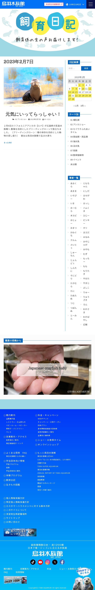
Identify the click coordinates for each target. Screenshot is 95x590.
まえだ (86, 232)
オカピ (73, 215)
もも (85, 266)
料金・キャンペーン (48, 415)
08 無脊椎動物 (77, 155)
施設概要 (41, 480)
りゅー (86, 292)
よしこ (86, 287)
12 (90, 88)
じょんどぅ (73, 262)
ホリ (85, 227)
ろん (85, 304)
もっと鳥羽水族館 (46, 452)
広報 (85, 324)
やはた (86, 278)
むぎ (85, 253)
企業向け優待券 (44, 435)
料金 (49, 568)
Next (90, 370)
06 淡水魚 (74, 145)
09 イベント (76, 159)
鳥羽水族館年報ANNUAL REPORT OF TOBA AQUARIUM (53, 471)
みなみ (86, 237)
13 (69, 92)
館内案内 (10, 415)
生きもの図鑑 (13, 484)
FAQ (6, 572)
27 (69, 99)
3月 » (83, 105)
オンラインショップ (48, 444)
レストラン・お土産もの (16, 422)
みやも (86, 249)
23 (80, 95)
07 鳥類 (73, 150)
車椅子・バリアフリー (15, 428)
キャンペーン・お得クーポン (49, 422)
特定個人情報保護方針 (17, 502)
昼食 (8, 467)
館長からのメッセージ (46, 483)
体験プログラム (14, 475)
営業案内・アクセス (16, 436)
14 (73, 92)
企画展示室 (10, 418)
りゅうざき (86, 298)
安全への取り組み (44, 490)
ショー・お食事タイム (49, 439)
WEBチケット (43, 418)
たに (72, 290)
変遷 (39, 486)
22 (76, 95)
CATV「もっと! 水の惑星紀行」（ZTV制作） (54, 459)
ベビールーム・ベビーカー (16, 425)
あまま (73, 190)
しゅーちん (73, 254)
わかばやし (86, 318)
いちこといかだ (47, 368)
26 (90, 95)
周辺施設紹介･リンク (14, 443)
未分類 (73, 164)
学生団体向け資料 (13, 471)
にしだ (86, 190)
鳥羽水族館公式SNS (45, 456)
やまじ (86, 283)
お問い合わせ (13, 521)
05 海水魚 (74, 141)
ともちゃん (86, 185)
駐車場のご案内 (12, 440)
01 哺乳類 (74, 119)
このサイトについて (16, 509)
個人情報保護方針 (15, 498)
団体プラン (42, 425)
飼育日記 (10, 480)
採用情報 (41, 476)
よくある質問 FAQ (16, 452)
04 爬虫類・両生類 (79, 136)
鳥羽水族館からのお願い (16, 456)
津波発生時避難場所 (16, 513)
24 (83, 95)
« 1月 (76, 105)
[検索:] (79, 68)
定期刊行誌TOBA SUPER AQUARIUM (47, 464)
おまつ (73, 227)
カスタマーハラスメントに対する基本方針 (28, 505)
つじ (72, 303)
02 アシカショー (21, 119)
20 (69, 95)
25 (86, 95)
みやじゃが (86, 243)
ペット (9, 432)
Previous (2, 370)
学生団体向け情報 (15, 460)
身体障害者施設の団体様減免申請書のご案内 (47, 430)
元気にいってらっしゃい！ (33, 114)
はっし (86, 203)
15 (76, 92)
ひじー (86, 215)
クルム (73, 240)
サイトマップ (13, 517)
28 (73, 99)
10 (83, 88)
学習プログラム (12, 464)
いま (72, 203)
